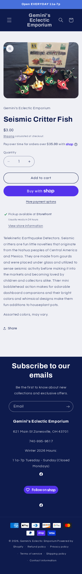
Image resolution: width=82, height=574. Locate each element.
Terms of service (31, 554)
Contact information (43, 560)
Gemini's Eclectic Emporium (38, 541)
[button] (9, 20)
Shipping (8, 136)
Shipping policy (56, 554)
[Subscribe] (68, 406)
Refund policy (37, 547)
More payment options (41, 201)
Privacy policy (59, 547)
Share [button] (12, 328)
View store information (25, 226)
